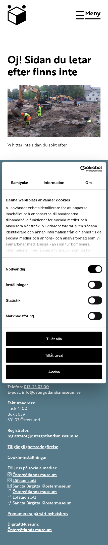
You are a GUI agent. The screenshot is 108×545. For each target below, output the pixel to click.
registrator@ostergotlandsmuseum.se (43, 435)
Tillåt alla (54, 339)
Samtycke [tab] (19, 182)
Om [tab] (88, 182)
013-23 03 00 (36, 386)
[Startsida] (38, 15)
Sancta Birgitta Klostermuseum (42, 486)
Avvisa (54, 372)
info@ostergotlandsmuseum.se (51, 392)
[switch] (95, 285)
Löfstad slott (24, 480)
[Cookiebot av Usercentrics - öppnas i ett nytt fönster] (80, 169)
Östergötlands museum (35, 474)
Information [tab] (54, 182)
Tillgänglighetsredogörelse (33, 446)
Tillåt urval (54, 355)
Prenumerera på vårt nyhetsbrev (38, 513)
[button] (88, 14)
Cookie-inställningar (27, 457)
